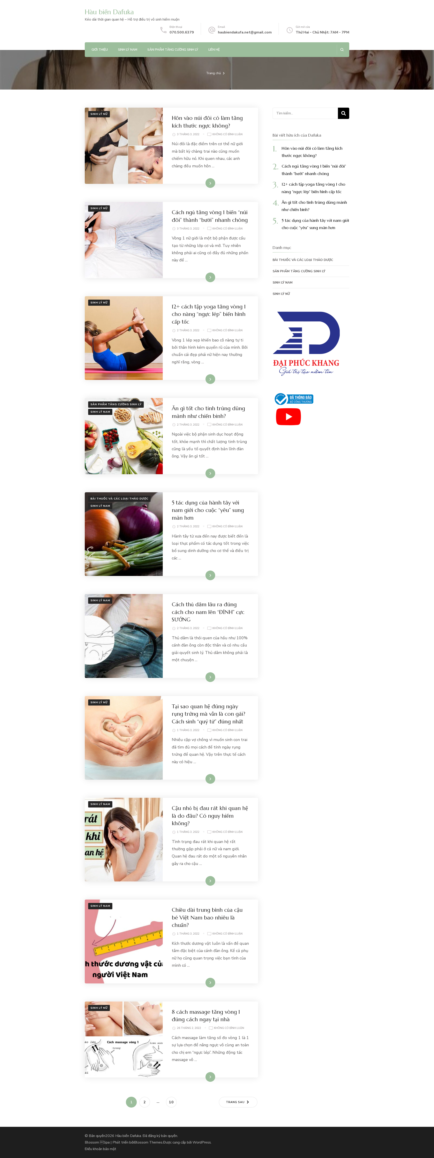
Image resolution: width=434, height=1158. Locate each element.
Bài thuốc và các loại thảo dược (119, 498)
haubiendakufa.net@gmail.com (245, 32)
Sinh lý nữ (99, 114)
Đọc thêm (203, 183)
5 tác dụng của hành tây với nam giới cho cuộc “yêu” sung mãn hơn (208, 510)
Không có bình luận (227, 134)
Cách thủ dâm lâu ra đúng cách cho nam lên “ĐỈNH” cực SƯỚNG (208, 612)
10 (173, 1102)
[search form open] (342, 50)
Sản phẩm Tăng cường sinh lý (172, 49)
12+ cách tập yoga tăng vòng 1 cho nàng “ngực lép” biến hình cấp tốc (209, 314)
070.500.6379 (182, 32)
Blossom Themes (148, 1142)
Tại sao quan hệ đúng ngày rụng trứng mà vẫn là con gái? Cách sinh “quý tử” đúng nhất (208, 714)
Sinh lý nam (127, 49)
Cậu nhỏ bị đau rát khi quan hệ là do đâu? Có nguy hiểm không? (210, 816)
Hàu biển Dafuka (109, 12)
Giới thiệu (100, 49)
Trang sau (235, 1102)
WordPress (202, 1142)
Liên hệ (214, 49)
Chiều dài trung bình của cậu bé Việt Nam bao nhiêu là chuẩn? (207, 917)
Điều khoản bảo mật (100, 1148)
